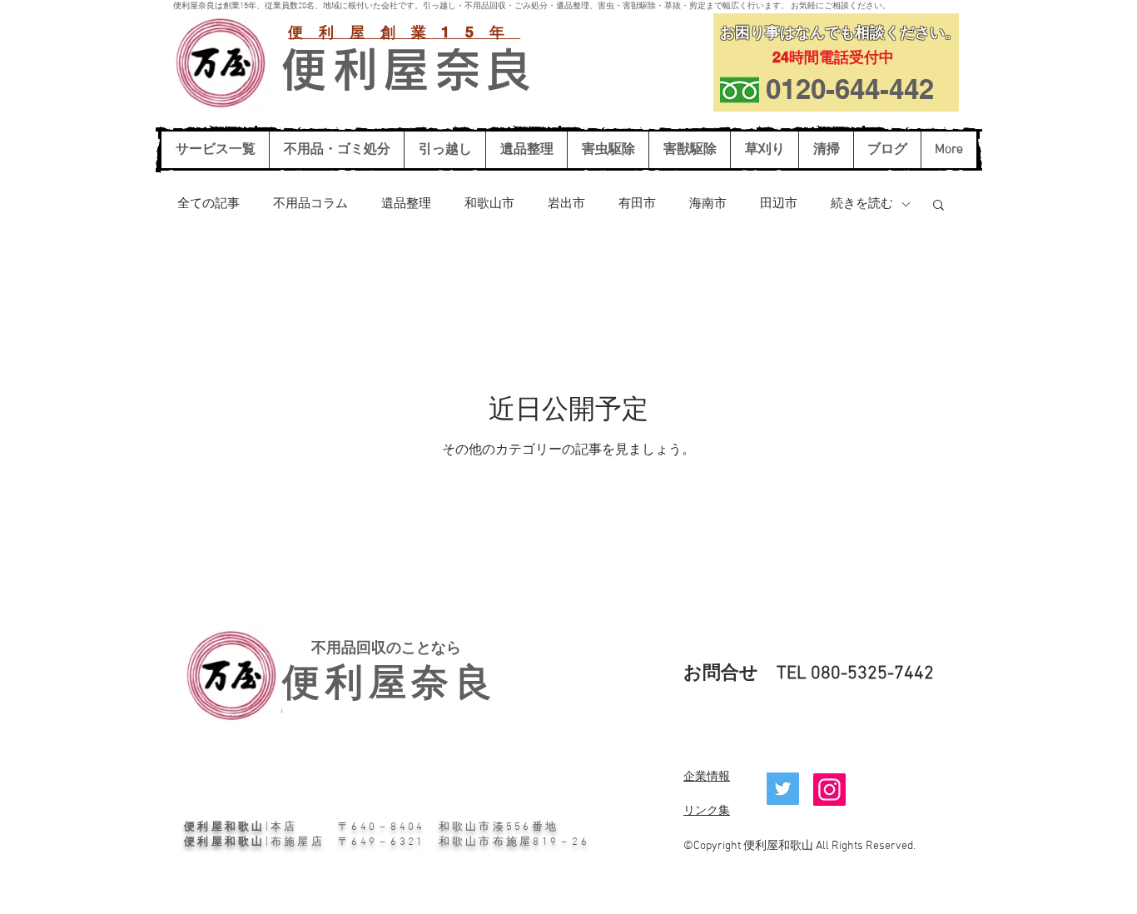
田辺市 (778, 203)
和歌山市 (489, 203)
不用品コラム (310, 203)
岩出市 (566, 203)
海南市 (708, 203)
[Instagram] (829, 789)
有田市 (637, 203)
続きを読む (862, 203)
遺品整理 (406, 203)
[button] (938, 206)
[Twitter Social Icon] (783, 788)
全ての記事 (208, 203)
